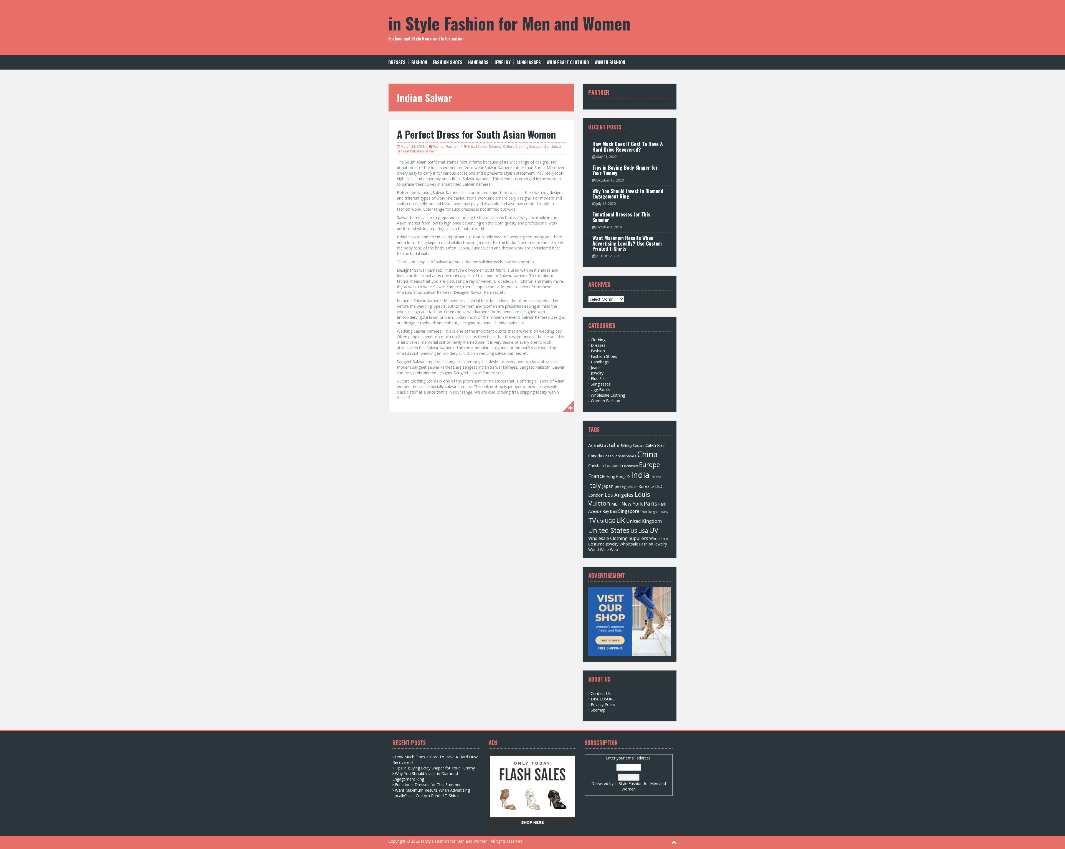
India (640, 474)
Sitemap (598, 710)
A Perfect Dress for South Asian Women (476, 134)
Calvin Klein (655, 445)
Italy (594, 485)
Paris (650, 503)
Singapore (628, 511)
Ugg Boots (600, 389)
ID (628, 476)
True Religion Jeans (654, 512)
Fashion (419, 62)
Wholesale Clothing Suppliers (618, 538)
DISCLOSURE (603, 699)
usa (643, 530)
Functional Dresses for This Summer (621, 217)
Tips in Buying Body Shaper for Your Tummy (625, 170)
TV (592, 520)
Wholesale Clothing (568, 62)
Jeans (595, 367)
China (647, 454)
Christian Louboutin (605, 465)
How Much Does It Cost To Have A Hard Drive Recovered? (627, 146)
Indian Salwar (551, 146)
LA (652, 487)
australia (608, 444)
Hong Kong (615, 476)
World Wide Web (603, 549)
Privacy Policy (603, 704)
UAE (600, 521)
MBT (615, 504)
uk (620, 519)
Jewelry (502, 62)
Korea (644, 486)
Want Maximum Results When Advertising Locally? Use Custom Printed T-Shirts (627, 243)
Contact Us (601, 693)
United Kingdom (644, 521)
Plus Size (599, 378)
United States (608, 530)
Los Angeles (619, 494)
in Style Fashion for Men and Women (509, 23)
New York (632, 503)
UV (653, 530)
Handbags (478, 62)
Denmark (631, 466)
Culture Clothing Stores (521, 146)
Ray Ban (610, 511)
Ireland (656, 477)
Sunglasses (528, 62)
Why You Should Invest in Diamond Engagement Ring (627, 193)
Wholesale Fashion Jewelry (643, 544)
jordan (632, 486)
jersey (620, 486)
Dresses (396, 62)
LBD (659, 486)
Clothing (598, 339)
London (596, 495)
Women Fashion (610, 62)
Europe (649, 464)
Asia (592, 445)
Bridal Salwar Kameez (484, 146)
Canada (595, 455)
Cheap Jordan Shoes (619, 456)
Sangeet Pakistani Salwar (416, 151)
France (596, 475)
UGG (610, 520)
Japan (607, 486)
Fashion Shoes (447, 62)
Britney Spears (632, 445)
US (633, 530)
